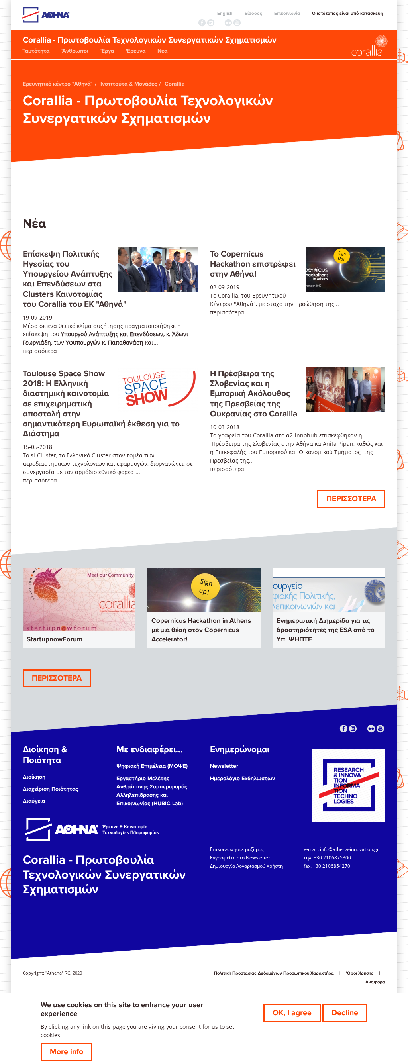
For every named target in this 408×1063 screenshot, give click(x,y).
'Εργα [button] (107, 50)
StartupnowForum (54, 639)
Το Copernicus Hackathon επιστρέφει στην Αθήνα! (253, 264)
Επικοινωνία (287, 13)
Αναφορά (375, 982)
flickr (228, 23)
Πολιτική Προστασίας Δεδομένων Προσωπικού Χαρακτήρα (274, 973)
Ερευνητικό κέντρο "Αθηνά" (58, 83)
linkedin (211, 23)
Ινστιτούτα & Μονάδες (128, 83)
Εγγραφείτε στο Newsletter (240, 857)
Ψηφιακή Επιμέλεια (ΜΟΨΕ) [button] (152, 766)
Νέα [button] (162, 50)
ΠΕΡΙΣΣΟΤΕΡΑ (351, 499)
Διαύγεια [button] (34, 801)
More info (66, 1052)
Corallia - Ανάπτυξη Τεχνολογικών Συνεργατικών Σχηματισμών (349, 45)
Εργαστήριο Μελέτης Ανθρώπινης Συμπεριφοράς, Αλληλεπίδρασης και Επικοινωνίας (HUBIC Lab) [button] (152, 791)
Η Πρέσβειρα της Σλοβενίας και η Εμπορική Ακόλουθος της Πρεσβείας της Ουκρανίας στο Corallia (253, 394)
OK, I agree (292, 1013)
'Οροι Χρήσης (359, 973)
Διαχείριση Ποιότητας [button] (50, 789)
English (225, 13)
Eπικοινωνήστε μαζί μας (237, 849)
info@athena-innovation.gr (349, 849)
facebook (202, 23)
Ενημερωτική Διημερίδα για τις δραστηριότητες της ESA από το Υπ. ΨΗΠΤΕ (326, 630)
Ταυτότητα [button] (35, 50)
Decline (345, 1013)
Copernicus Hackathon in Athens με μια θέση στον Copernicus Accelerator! (201, 630)
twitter (220, 23)
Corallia (175, 83)
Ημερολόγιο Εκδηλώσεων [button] (242, 778)
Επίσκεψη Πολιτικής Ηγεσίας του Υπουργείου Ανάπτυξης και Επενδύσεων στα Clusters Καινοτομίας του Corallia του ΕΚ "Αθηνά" (75, 279)
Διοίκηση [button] (34, 776)
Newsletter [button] (224, 766)
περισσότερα (40, 351)
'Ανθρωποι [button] (74, 50)
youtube (237, 23)
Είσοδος (253, 13)
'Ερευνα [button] (135, 50)
